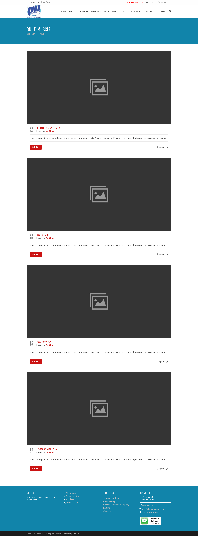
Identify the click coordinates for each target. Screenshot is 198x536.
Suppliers (70, 499)
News (122, 11)
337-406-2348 (147, 505)
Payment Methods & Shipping (116, 504)
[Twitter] (44, 2)
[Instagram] (49, 2)
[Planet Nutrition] (34, 11)
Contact (162, 11)
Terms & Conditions (111, 498)
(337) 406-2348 (34, 2)
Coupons (107, 511)
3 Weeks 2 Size (43, 235)
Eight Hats (50, 131)
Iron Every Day (43, 342)
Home (63, 11)
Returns (106, 507)
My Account (151, 2)
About (115, 11)
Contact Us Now (72, 496)
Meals (106, 11)
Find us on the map (150, 512)
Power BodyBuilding (47, 449)
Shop (71, 11)
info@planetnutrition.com (153, 508)
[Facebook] (47, 2)
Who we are (71, 493)
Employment (150, 11)
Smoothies (96, 11)
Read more (35, 147)
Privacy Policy (109, 501)
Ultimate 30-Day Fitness (48, 128)
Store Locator (135, 11)
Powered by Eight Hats (71, 534)
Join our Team (72, 502)
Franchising (82, 11)
